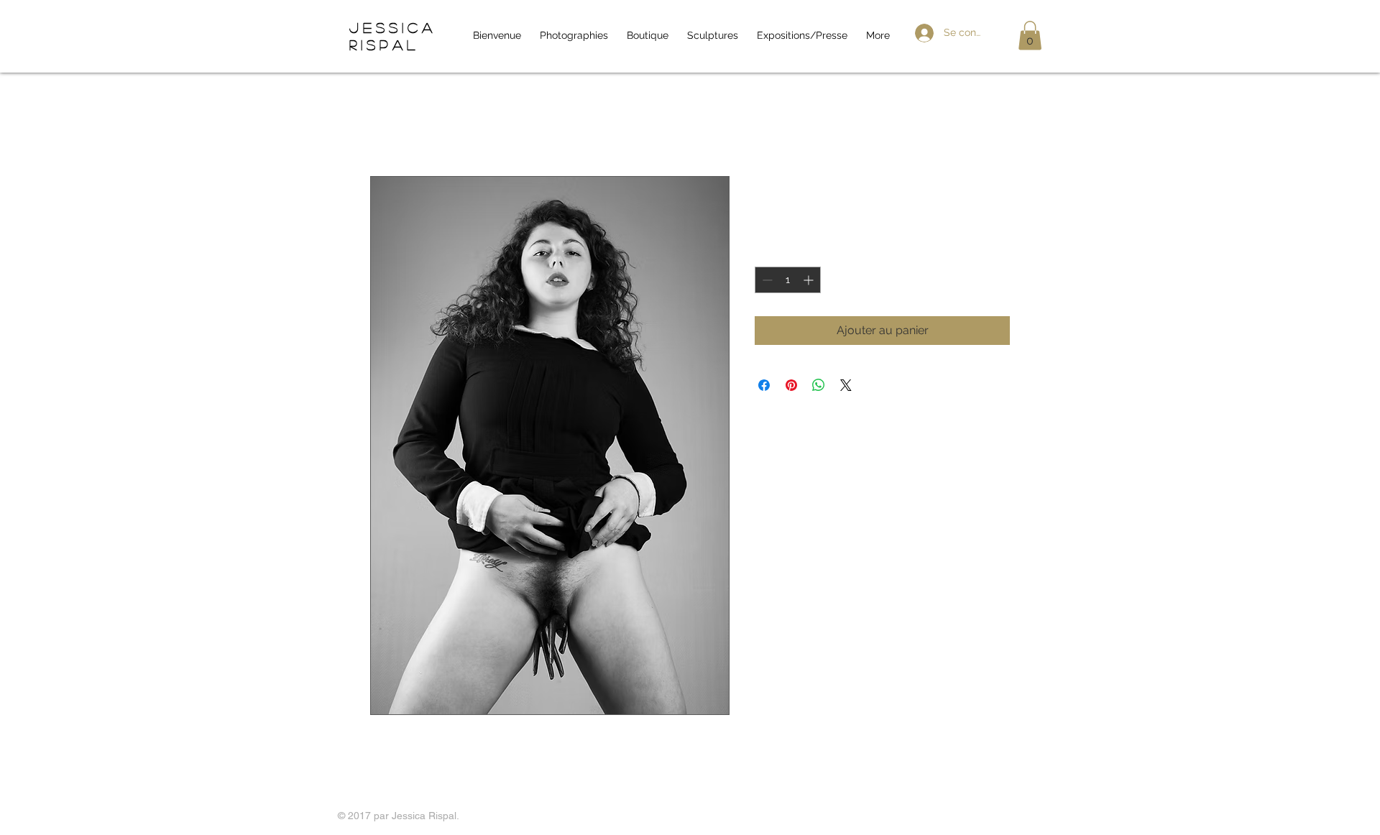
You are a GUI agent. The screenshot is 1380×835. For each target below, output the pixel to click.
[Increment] (810, 279)
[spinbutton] (788, 279)
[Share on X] (846, 385)
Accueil (390, 124)
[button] (1030, 35)
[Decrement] (766, 279)
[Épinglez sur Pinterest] (791, 385)
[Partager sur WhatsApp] (818, 385)
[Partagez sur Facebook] (764, 385)
